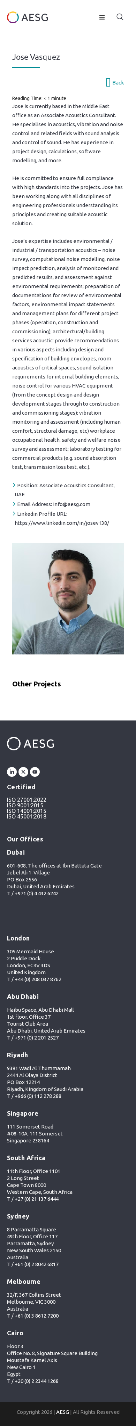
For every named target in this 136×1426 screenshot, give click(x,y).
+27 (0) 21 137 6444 (37, 1199)
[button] (102, 17)
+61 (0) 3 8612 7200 (37, 1316)
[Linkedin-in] (12, 772)
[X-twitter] (23, 772)
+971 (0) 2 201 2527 (37, 1038)
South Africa (26, 1157)
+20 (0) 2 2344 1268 (37, 1381)
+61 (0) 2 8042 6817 (37, 1264)
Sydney (18, 1216)
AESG (62, 1412)
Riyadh (17, 1054)
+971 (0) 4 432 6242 (37, 893)
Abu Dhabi (23, 996)
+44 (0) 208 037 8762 (38, 979)
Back (118, 82)
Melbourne (24, 1281)
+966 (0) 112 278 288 (38, 1096)
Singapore (23, 1113)
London (18, 938)
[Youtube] (35, 772)
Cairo (15, 1332)
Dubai (16, 852)
